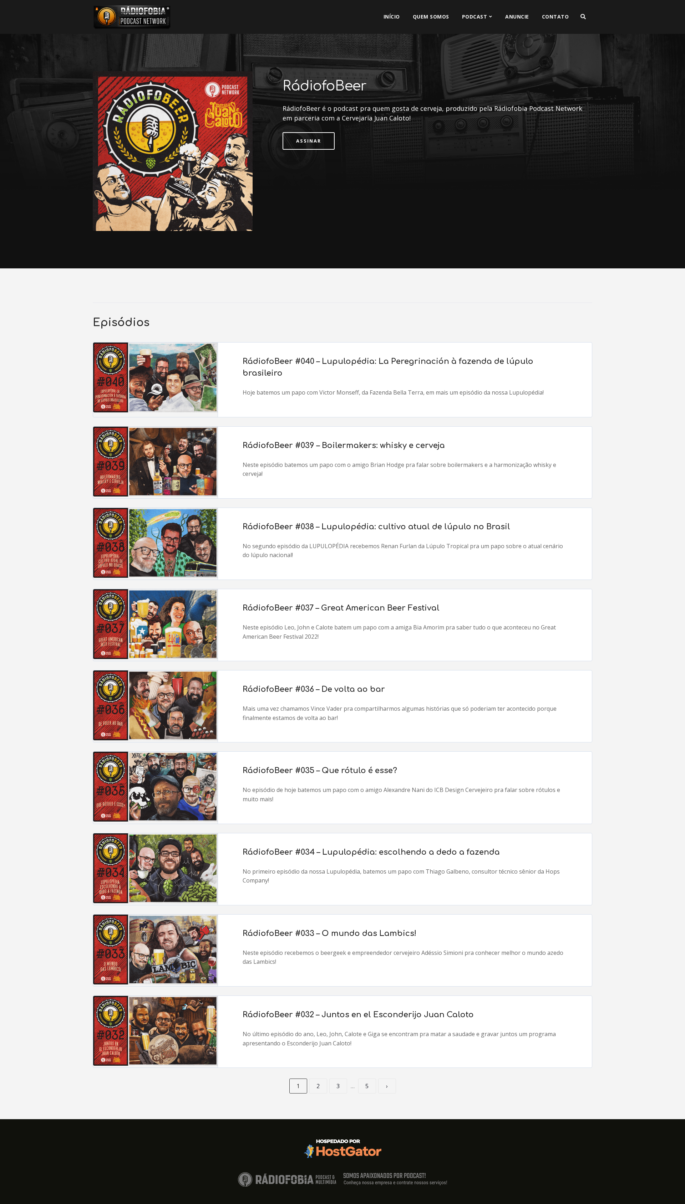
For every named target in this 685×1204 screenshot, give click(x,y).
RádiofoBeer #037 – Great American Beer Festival (341, 608)
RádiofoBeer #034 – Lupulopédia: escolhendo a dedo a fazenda (371, 852)
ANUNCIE (517, 16)
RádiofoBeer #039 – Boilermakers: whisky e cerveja (344, 445)
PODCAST (474, 16)
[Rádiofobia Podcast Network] (132, 17)
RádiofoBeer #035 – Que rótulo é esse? (320, 770)
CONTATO (555, 16)
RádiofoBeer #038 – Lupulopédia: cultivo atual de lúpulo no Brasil (376, 527)
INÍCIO (392, 16)
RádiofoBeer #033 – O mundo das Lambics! (329, 933)
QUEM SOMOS (431, 16)
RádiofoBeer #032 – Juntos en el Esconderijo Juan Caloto (358, 1014)
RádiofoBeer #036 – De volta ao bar (314, 689)
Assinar (308, 141)
